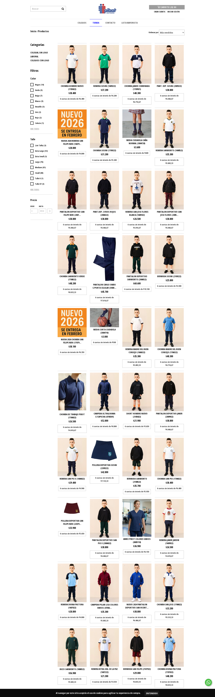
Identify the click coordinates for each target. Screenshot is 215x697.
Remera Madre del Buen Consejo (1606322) (136, 351)
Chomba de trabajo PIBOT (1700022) (72, 416)
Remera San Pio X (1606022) (72, 478)
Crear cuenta (159, 11)
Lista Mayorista (130, 22)
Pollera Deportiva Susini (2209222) (104, 467)
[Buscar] (63, 9)
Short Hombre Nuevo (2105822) (136, 415)
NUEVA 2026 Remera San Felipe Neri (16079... (72, 142)
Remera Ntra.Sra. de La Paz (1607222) (104, 670)
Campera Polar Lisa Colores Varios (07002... (104, 606)
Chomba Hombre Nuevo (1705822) (72, 87)
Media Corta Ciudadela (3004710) (104, 331)
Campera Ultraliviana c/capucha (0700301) (104, 415)
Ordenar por (153, 32)
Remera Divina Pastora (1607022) (72, 606)
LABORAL (34, 56)
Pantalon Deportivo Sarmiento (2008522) (137, 278)
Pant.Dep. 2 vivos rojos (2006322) (104, 213)
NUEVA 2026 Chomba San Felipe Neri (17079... (72, 341)
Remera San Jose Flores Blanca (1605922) (136, 213)
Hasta (41, 206)
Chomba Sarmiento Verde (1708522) (72, 278)
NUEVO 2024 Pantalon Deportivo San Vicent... (137, 606)
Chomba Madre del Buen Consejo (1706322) (169, 351)
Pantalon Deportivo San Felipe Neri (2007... (72, 213)
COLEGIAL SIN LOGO (39, 52)
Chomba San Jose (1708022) (169, 604)
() (168, 7)
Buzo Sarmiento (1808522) (72, 669)
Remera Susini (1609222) (104, 85)
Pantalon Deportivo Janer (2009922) (169, 415)
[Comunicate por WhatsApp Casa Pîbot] (208, 682)
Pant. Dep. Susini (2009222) (169, 85)
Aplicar (49, 211)
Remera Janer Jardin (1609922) (169, 542)
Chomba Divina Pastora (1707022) (169, 670)
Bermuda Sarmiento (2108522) (137, 480)
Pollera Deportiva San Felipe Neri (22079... (72, 522)
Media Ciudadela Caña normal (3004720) (136, 142)
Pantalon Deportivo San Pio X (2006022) (104, 542)
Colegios (82, 22)
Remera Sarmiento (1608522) (169, 150)
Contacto (110, 22)
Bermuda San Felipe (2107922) (137, 668)
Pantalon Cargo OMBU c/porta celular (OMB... (104, 286)
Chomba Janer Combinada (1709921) (137, 87)
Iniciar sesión (173, 11)
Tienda (96, 22)
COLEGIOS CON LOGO (39, 60)
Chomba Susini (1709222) (104, 150)
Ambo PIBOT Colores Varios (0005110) (137, 540)
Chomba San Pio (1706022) (169, 478)
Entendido (152, 693)
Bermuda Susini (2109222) (169, 276)
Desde (32, 206)
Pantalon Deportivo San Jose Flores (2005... (169, 213)
